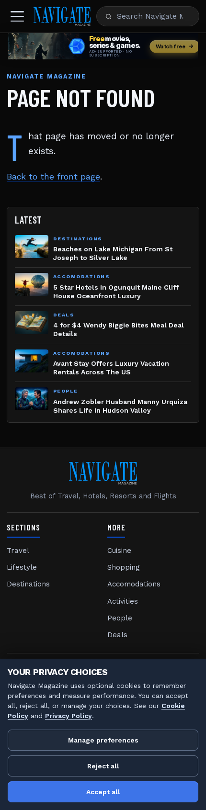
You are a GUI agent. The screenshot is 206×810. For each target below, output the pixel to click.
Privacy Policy (68, 716)
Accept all (103, 792)
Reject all (103, 766)
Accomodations (133, 584)
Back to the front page (53, 176)
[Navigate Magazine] (62, 16)
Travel (18, 550)
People (119, 618)
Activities (122, 601)
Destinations (28, 584)
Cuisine (119, 550)
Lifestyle (22, 567)
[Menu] (17, 16)
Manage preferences (103, 740)
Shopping (123, 567)
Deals (117, 634)
